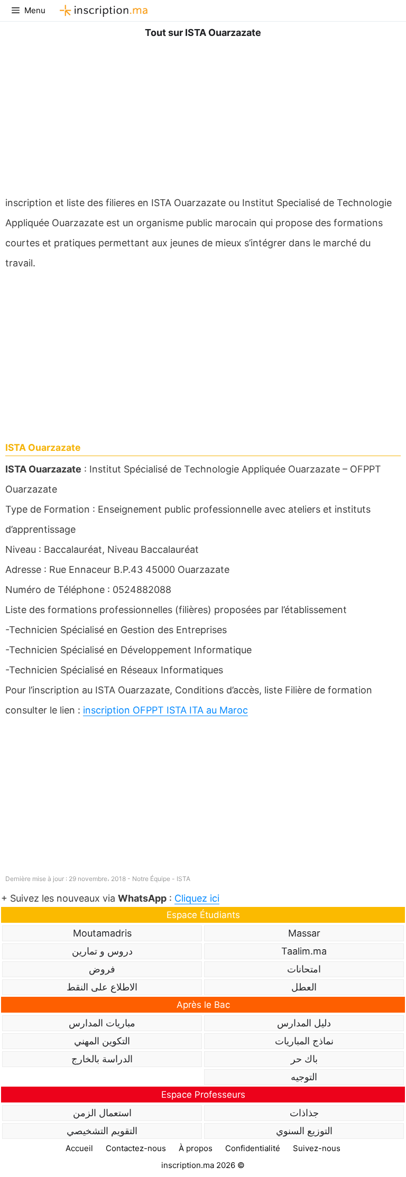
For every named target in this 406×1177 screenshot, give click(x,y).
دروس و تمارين (102, 951)
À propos (196, 1148)
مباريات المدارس (102, 1022)
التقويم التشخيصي (102, 1130)
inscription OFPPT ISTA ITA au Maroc (165, 710)
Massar (304, 933)
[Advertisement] (203, 115)
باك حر (304, 1058)
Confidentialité (252, 1148)
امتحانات (304, 969)
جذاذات (304, 1112)
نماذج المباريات (304, 1040)
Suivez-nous (316, 1148)
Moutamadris (102, 933)
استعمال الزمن (102, 1112)
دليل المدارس (304, 1022)
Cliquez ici (196, 898)
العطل (304, 987)
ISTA (183, 879)
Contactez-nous (136, 1148)
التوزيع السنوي (304, 1130)
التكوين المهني (102, 1040)
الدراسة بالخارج (102, 1058)
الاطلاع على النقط (102, 987)
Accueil (79, 1148)
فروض (102, 969)
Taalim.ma (304, 951)
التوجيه (304, 1076)
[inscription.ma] (102, 10)
